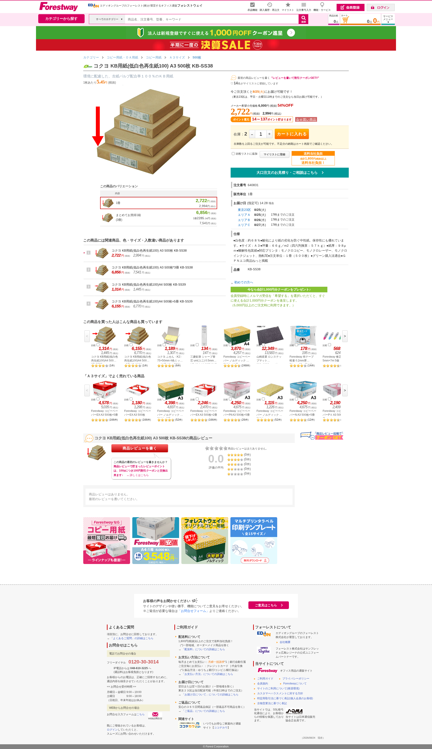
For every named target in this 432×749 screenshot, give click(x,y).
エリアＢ (244, 220)
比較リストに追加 (246, 153)
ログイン (112, 729)
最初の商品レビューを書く (254, 77)
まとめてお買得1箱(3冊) (128, 217)
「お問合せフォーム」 (193, 611)
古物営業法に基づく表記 (272, 703)
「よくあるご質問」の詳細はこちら (131, 638)
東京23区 (244, 210)
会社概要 (285, 642)
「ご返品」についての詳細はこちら (203, 711)
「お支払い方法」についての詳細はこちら (207, 674)
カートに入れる (292, 134)
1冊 (118, 203)
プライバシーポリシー (295, 678)
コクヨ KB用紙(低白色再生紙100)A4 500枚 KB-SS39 (149, 284)
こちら (141, 714)
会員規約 (262, 683)
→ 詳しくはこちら (137, 475)
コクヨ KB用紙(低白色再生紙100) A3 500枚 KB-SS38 (149, 250)
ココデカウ (220, 727)
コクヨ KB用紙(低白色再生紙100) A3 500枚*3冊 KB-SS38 (152, 267)
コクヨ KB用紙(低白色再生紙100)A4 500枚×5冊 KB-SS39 (152, 301)
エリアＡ (244, 215)
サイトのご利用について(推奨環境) (278, 688)
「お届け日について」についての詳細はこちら (210, 694)
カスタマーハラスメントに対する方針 (280, 693)
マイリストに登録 (274, 154)
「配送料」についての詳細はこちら (203, 649)
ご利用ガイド (265, 678)
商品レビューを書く (140, 448)
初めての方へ (243, 282)
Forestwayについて (295, 683)
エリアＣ (244, 225)
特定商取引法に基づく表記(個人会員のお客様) (285, 698)
